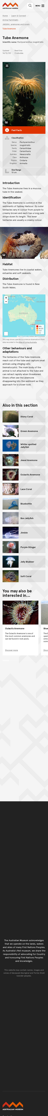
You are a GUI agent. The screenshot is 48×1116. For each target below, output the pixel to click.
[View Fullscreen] (6, 334)
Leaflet (19, 336)
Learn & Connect (18, 15)
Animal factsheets (10, 19)
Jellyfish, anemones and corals (16, 24)
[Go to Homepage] (24, 1106)
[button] (6, 298)
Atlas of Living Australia (28, 342)
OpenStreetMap (25, 336)
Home (5, 15)
